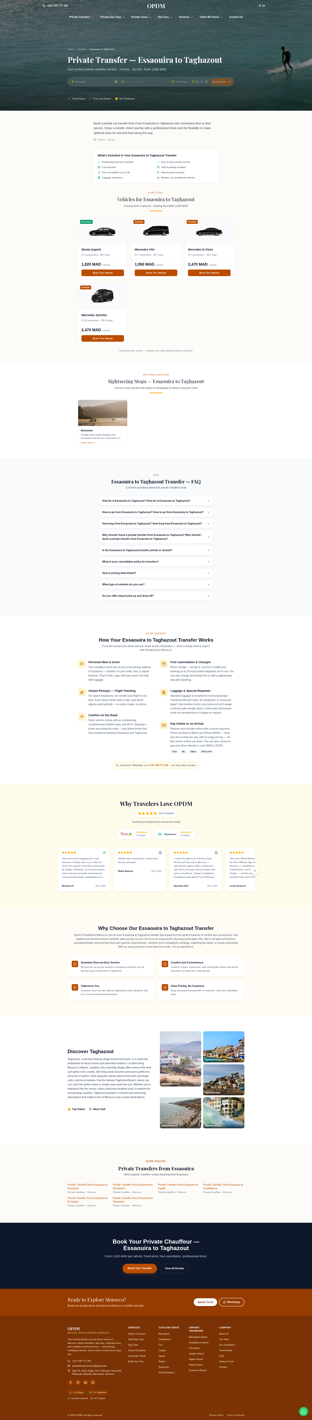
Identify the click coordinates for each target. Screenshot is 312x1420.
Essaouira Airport (198, 1370)
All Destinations (166, 1372)
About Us (224, 1333)
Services (184, 17)
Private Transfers (79, 17)
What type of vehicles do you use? (123, 584)
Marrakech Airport (198, 1337)
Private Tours (139, 17)
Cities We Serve (209, 17)
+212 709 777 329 (158, 765)
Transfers (82, 49)
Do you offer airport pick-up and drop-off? (128, 595)
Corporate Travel (137, 1356)
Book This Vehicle (103, 272)
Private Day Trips (110, 17)
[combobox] (94, 81)
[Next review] (255, 871)
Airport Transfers (136, 1333)
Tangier (162, 1350)
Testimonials (225, 1350)
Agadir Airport (196, 1359)
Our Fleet (224, 1339)
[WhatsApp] (93, 1382)
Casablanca (165, 1339)
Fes (160, 1344)
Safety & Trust (226, 1361)
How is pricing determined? (119, 573)
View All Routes (174, 1268)
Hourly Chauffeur (137, 1350)
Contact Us (236, 17)
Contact (223, 1367)
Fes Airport (194, 1348)
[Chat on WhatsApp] (303, 1411)
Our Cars (163, 17)
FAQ (221, 1356)
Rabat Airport (195, 1364)
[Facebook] (70, 1382)
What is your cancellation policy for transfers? (130, 561)
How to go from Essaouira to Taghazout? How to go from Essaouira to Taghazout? (153, 512)
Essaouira (164, 1367)
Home (71, 49)
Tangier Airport (196, 1353)
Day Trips (133, 1344)
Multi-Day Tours (136, 1339)
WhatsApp (233, 1302)
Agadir (162, 1356)
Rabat (162, 1361)
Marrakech (164, 1333)
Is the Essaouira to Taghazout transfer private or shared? (137, 550)
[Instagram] (78, 1382)
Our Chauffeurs (227, 1344)
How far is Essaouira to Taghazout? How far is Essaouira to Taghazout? (146, 500)
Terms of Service (235, 1415)
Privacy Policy (216, 1415)
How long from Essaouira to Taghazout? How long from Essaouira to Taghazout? (152, 523)
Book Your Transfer (140, 1268)
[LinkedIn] (85, 1382)
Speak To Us (205, 1302)
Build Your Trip (135, 1361)
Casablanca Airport (198, 1342)
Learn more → (88, 442)
